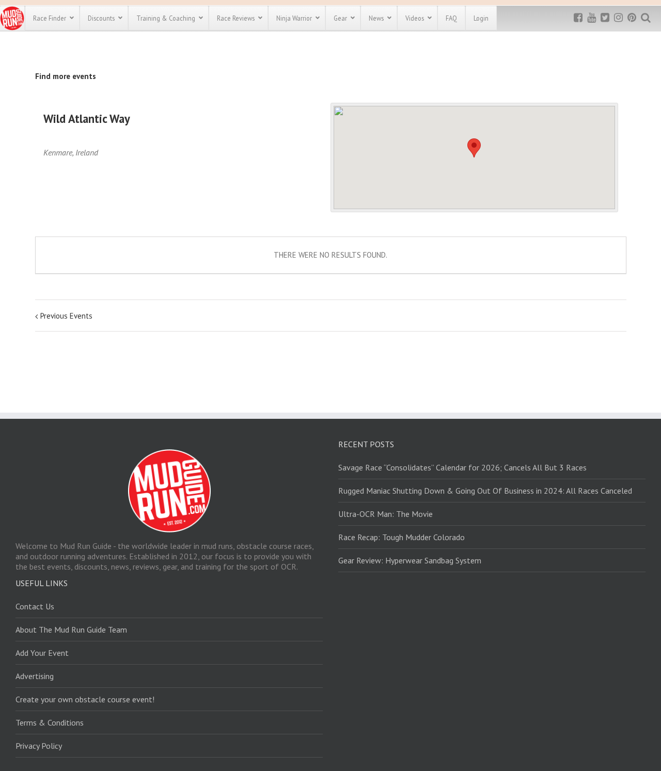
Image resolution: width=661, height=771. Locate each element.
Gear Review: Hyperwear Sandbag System (409, 560)
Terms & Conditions (49, 722)
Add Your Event (42, 653)
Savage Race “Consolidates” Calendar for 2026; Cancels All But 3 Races (462, 467)
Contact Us (34, 606)
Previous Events (66, 316)
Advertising (34, 676)
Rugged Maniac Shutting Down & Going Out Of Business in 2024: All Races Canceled (485, 490)
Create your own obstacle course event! (84, 699)
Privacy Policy (38, 746)
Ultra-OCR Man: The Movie (385, 514)
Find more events (65, 76)
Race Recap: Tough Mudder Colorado (401, 537)
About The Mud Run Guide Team (71, 629)
